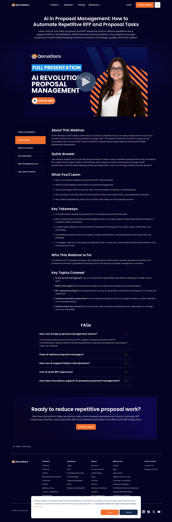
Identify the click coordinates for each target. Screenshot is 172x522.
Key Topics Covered (26, 171)
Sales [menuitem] (69, 484)
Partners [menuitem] (94, 480)
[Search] (157, 5)
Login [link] (128, 5)
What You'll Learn (25, 148)
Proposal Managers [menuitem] (74, 480)
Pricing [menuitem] (45, 473)
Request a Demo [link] (86, 427)
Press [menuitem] (93, 477)
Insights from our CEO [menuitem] (121, 477)
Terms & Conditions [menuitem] (99, 488)
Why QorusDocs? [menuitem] (98, 495)
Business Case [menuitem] (48, 488)
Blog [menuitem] (114, 469)
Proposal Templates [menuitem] (121, 484)
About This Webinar (26, 132)
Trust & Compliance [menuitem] (50, 492)
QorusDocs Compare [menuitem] (121, 495)
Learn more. (38, 506)
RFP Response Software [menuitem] (51, 477)
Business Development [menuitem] (76, 488)
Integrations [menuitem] (47, 495)
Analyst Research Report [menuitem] (123, 492)
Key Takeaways (24, 156)
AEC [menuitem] (68, 469)
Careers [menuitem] (94, 492)
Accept (109, 512)
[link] (20, 5)
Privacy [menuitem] (94, 484)
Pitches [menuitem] (45, 484)
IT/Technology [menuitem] (72, 477)
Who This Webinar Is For (28, 164)
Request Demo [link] (144, 5)
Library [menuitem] (115, 466)
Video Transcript (23, 446)
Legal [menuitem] (69, 466)
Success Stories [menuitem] (97, 469)
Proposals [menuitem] (46, 480)
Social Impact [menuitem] (96, 473)
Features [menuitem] (45, 469)
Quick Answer (24, 140)
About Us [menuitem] (94, 466)
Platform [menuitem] (45, 466)
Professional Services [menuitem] (75, 473)
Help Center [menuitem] (118, 473)
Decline (128, 512)
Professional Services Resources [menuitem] (126, 488)
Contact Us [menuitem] (149, 466)
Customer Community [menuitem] (122, 480)
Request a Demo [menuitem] (151, 469)
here (92, 504)
